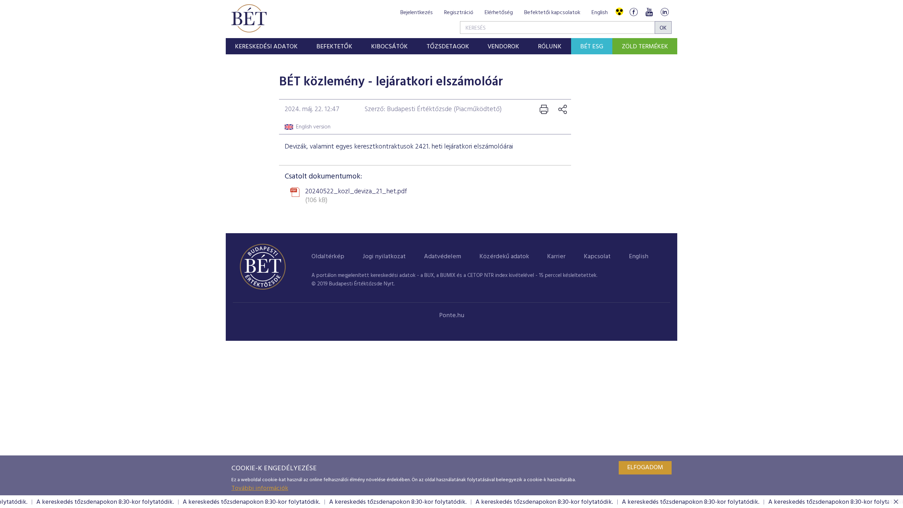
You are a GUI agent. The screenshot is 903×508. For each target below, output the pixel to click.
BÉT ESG (591, 47)
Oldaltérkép (327, 257)
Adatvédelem (442, 257)
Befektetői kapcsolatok (552, 12)
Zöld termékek (645, 47)
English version (313, 127)
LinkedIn (664, 11)
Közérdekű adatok (504, 257)
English (600, 12)
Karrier (556, 257)
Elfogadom (645, 467)
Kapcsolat (597, 257)
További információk (259, 488)
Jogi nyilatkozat (384, 257)
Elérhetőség (499, 12)
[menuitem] (266, 46)
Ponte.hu (451, 316)
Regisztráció (458, 12)
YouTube (649, 11)
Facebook (633, 11)
